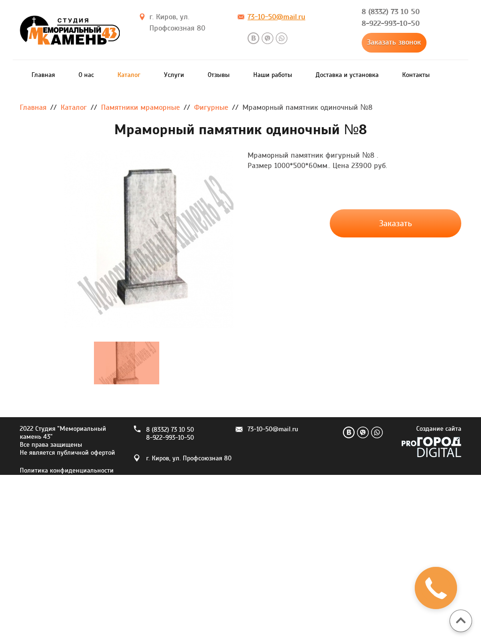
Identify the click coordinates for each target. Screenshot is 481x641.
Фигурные (211, 107)
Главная (43, 75)
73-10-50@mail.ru (276, 17)
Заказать (395, 224)
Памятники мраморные (140, 107)
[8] (126, 239)
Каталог (128, 75)
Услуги (174, 75)
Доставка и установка (347, 75)
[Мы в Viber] (267, 38)
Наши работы (272, 75)
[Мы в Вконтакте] (253, 38)
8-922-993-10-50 (391, 23)
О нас (86, 75)
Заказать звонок (394, 42)
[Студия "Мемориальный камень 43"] (70, 32)
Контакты (416, 75)
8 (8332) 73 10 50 (391, 11)
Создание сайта (438, 429)
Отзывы (219, 75)
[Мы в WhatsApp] (281, 38)
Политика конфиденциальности (67, 470)
